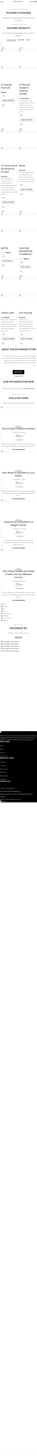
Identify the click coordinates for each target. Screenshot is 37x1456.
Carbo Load (7, 312)
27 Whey (3, 762)
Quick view (3, 105)
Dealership (3, 779)
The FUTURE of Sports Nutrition (18, 428)
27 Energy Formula (6, 86)
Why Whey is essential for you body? (18, 474)
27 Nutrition (18, 427)
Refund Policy (4, 776)
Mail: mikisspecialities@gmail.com (10, 791)
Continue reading (18, 449)
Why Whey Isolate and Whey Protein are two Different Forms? (18, 574)
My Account (3, 769)
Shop (1, 749)
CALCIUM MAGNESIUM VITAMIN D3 (25, 251)
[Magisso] (18, 612)
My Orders (3, 772)
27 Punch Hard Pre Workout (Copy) (9, 168)
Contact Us (3, 756)
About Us (3, 752)
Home (2, 746)
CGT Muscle (25, 312)
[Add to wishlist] (3, 96)
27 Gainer (3, 765)
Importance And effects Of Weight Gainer (18, 523)
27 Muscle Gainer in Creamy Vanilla (24, 89)
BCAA (22, 165)
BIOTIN (4, 248)
